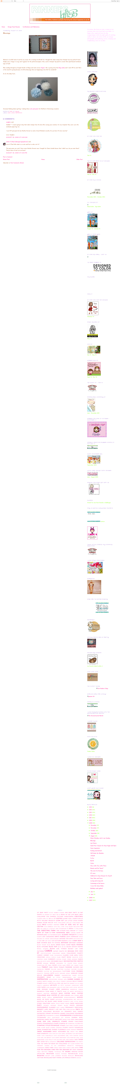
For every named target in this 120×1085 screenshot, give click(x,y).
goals (68, 973)
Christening (68, 916)
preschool (79, 1007)
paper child (55, 1003)
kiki (55, 983)
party (39, 1005)
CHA (47, 916)
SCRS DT (63, 924)
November (94, 828)
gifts (52, 973)
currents (51, 959)
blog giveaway (42, 946)
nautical (40, 1001)
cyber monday (72, 959)
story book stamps (48, 1027)
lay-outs (53, 985)
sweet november (44, 1031)
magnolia (65, 989)
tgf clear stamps (74, 1043)
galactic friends (43, 973)
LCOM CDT (60, 920)
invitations (53, 979)
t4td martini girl (73, 1037)
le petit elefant (64, 985)
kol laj (60, 983)
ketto (51, 983)
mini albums (65, 995)
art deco (48, 940)
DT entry (92, 873)
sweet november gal (61, 1031)
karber (70, 979)
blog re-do (62, 946)
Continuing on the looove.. (97, 883)
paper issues (64, 1003)
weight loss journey (53, 1055)
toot (74, 1049)
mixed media (47, 997)
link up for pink (63, 987)
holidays (41, 977)
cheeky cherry (43, 955)
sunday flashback (59, 1029)
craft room (66, 957)
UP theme (79, 930)
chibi (51, 955)
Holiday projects (48, 920)
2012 (90, 815)
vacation (50, 1053)
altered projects (69, 934)
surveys (80, 1029)
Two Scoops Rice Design (65, 930)
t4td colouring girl (61, 1035)
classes (66, 955)
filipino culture (70, 969)
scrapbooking (66, 1015)
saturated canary (44, 1013)
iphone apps (62, 979)
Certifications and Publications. (31, 27)
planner (52, 1007)
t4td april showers (65, 1033)
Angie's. (43, 67)
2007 (91, 900)
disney (80, 963)
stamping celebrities (75, 1023)
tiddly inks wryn (72, 1047)
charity (80, 953)
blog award (56, 944)
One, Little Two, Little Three (98, 866)
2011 (90, 817)
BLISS (92, 861)
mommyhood (58, 997)
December (94, 825)
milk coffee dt (53, 995)
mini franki (75, 995)
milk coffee (64, 993)
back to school (54, 942)
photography (42, 1007)
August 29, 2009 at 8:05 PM (16, 153)
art (43, 940)
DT (55, 918)
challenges (71, 953)
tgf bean (51, 1043)
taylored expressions (66, 1041)
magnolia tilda (43, 991)
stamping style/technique (48, 1025)
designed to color (64, 963)
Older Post (79, 159)
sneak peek (67, 1019)
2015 (90, 807)
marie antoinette (76, 991)
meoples (54, 993)
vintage (64, 1053)
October (93, 830)
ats (53, 940)
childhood (58, 955)
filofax (80, 969)
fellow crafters (57, 969)
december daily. (57, 961)
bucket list (73, 948)
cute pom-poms (34, 109)
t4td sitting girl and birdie (63, 1039)
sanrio (80, 1011)
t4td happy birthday (59, 1037)
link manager (51, 987)
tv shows (66, 1051)
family (45, 967)
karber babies (42, 981)
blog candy (62, 67)
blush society (72, 946)
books (80, 946)
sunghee (8, 122)
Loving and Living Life (96, 881)
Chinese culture (56, 916)
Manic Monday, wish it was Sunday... (100, 838)
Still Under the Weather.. (97, 853)
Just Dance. (93, 843)
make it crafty (56, 991)
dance (80, 959)
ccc (76, 951)
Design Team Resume (14, 27)
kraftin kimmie (69, 983)
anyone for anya (66, 938)
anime (47, 938)
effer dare (62, 965)
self (49, 1017)
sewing (67, 1017)
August (93, 836)
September (94, 833)
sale (74, 1011)
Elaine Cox (67, 918)
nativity (80, 999)
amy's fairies (60, 936)
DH (50, 918)
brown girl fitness (58, 948)
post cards (60, 1007)
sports (39, 1023)
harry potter (77, 975)
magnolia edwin (76, 989)
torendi (80, 1049)
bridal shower (42, 948)
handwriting (66, 975)
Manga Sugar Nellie (45, 922)
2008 (91, 897)
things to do (50, 1045)
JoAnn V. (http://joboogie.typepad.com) (17, 141)
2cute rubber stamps (56, 912)
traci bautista (42, 1051)
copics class (56, 957)
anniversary (54, 938)
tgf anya (44, 1043)
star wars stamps (72, 1025)
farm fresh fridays (56, 967)
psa (64, 1009)
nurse (60, 1001)
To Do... (92, 858)
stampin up (63, 1023)
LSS (66, 920)
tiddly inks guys (60, 1047)
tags (76, 1039)
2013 (90, 812)
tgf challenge (61, 1043)
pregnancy (69, 1007)
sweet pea (74, 1031)
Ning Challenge (60, 922)
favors (47, 969)
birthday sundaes (76, 942)
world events (70, 1057)
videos (57, 1053)
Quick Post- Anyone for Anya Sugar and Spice (103, 845)
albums (73, 932)
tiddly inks (49, 1047)
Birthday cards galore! (96, 888)
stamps (62, 1025)
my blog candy (48, 999)
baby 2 (80, 940)
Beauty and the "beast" (96, 868)
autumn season (61, 940)
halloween (48, 975)
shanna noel (77, 1017)
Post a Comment (7, 157)
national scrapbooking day (66, 999)
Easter (59, 918)
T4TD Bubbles (48, 926)
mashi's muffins (43, 993)
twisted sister (77, 1051)
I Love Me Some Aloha (96, 886)
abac (68, 932)
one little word (76, 1001)
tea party (79, 1041)
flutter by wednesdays (52, 971)
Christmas (78, 916)
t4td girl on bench (44, 1037)
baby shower (42, 942)
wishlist (71, 1055)
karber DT (78, 979)
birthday (64, 942)
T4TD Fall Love (59, 926)
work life (61, 1057)
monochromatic (70, 997)
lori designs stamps (45, 989)
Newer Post (6, 159)
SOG (70, 924)
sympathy (44, 1033)
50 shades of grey (49, 914)
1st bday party (42, 912)
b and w (70, 940)
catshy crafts (58, 951)
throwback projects (65, 1045)
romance (68, 1011)
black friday (41, 944)
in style (56, 977)
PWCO (44, 924)
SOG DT (76, 924)
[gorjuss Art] (91, 696)
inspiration (19, 113)
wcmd (81, 1053)
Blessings (92, 840)
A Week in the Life (66, 914)
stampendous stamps (51, 1023)
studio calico (68, 1027)
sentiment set (58, 1017)
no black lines (51, 1001)
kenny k (46, 983)
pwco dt (79, 1009)
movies (80, 997)
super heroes (71, 1029)
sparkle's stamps (59, 1021)
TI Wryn (70, 928)
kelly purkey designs (64, 981)
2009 (91, 823)
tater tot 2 (45, 1041)
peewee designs (50, 1005)
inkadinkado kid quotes (72, 977)
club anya (74, 955)
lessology (75, 985)
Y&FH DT (40, 932)
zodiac (79, 1057)
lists (71, 987)
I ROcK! (92, 855)
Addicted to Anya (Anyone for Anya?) (101, 876)
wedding (40, 1055)
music (39, 999)
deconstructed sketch (73, 961)
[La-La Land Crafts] (93, 632)
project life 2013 (55, 1009)
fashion (68, 967)
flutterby (66, 971)
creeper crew (42, 959)
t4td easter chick (76, 1035)
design (52, 963)
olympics (66, 1001)
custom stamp (61, 959)
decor (39, 963)
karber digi (52, 981)
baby (9, 113)
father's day (78, 967)
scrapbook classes (52, 1015)
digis (75, 963)
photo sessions (76, 1005)
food (73, 971)
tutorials (57, 1051)
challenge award (58, 953)
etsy (68, 965)
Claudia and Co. (42, 918)
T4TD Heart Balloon (72, 926)
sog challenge (77, 1019)
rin (62, 1011)
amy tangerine (48, 936)
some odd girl (44, 1021)
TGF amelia (44, 928)
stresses (59, 1027)
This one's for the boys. (96, 871)
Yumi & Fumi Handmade (55, 932)
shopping (40, 1019)
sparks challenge (75, 1021)
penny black (63, 1005)
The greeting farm (46, 930)
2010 (90, 820)
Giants (75, 918)
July (92, 891)
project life (42, 1009)
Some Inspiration (95, 848)
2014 (90, 809)
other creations (43, 1003)
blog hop (53, 946)
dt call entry (51, 965)
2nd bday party (71, 912)
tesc (38, 1043)
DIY (52, 918)
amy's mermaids (72, 936)
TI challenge (78, 928)
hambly (57, 975)
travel (50, 1051)
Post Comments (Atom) (17, 163)
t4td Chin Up (53, 1033)
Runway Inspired (53, 924)
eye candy (75, 965)
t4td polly (49, 1039)
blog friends (77, 944)
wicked (64, 1055)
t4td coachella (47, 1035)
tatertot (53, 1041)
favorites (40, 969)
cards (13, 113)
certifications (46, 953)
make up (66, 991)
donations (41, 965)
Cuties (92, 863)
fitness (40, 971)
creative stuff (77, 957)
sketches (58, 1019)
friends (79, 971)
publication (70, 1009)
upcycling (41, 1053)
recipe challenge (44, 1011)
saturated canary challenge (63, 1013)
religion (56, 1011)
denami (45, 963)
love (58, 989)
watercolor (73, 1053)
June (92, 894)
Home (3, 27)
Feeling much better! (96, 850)
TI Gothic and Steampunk (58, 928)
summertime (46, 1029)
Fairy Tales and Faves (96, 878)
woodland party (50, 1057)
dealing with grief (44, 961)
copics (48, 957)
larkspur (46, 985)
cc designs (69, 951)
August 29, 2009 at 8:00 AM (16, 137)
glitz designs (60, 973)
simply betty (49, 1019)
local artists (78, 987)
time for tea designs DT (61, 1049)
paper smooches (76, 1003)
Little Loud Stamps (75, 920)
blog (48, 944)
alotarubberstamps (54, 934)
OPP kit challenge (73, 922)
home (49, 977)
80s (58, 914)
